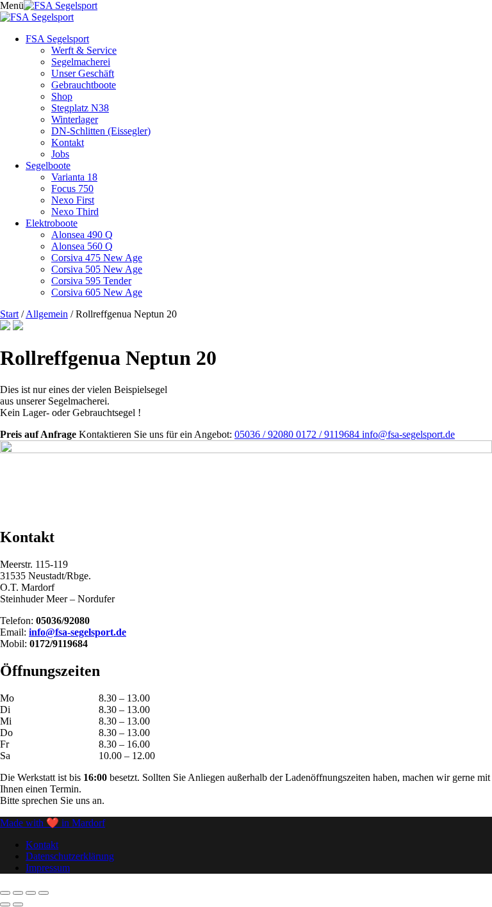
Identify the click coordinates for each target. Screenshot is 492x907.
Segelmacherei (80, 61)
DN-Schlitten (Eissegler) (101, 130)
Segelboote (48, 165)
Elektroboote (52, 223)
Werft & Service (84, 50)
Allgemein (47, 314)
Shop (61, 96)
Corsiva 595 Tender (91, 280)
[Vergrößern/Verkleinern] (5, 893)
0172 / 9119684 (329, 434)
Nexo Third (75, 211)
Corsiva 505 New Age (96, 269)
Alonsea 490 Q (82, 234)
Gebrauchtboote (83, 84)
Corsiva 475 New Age (96, 257)
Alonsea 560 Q (82, 246)
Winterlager (74, 119)
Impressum (48, 867)
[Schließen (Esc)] (43, 893)
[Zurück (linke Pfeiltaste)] (5, 904)
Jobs (60, 153)
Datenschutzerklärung (70, 856)
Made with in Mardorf (52, 822)
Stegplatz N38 (80, 107)
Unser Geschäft (82, 73)
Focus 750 (72, 188)
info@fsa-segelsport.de (408, 434)
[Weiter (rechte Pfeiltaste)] (18, 904)
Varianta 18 (74, 177)
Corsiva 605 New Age (96, 292)
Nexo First (72, 200)
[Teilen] (31, 893)
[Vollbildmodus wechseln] (18, 893)
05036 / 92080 (265, 434)
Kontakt (67, 142)
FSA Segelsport (57, 38)
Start (9, 314)
